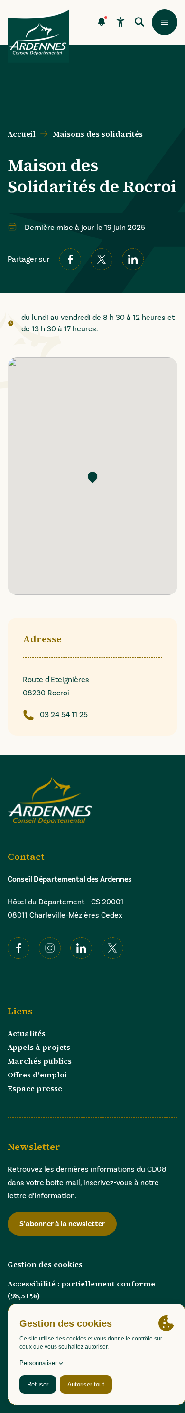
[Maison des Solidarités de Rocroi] (92, 476)
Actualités (27, 1033)
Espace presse (35, 1088)
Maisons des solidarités (98, 133)
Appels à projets (39, 1047)
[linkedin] (133, 259)
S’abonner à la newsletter (62, 1224)
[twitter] (101, 259)
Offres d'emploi (37, 1074)
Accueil (22, 133)
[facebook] (70, 259)
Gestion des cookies (45, 1264)
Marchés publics (40, 1061)
